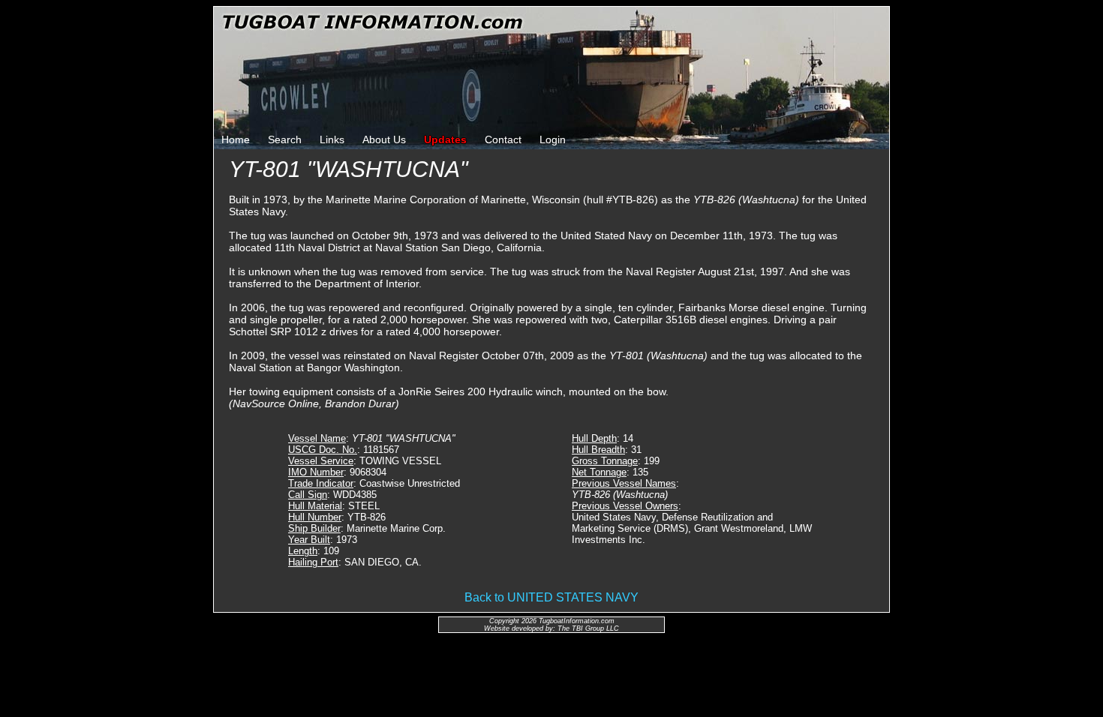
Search (285, 140)
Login (552, 140)
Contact (503, 140)
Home (235, 140)
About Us (384, 140)
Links (332, 140)
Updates (445, 140)
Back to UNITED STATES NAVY (551, 597)
